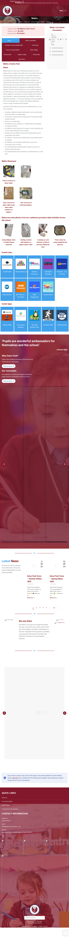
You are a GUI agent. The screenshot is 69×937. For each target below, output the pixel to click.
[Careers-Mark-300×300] (38, 713)
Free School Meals (7, 801)
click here (15, 778)
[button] (4, 464)
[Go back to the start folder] (50, 39)
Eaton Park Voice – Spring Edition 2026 (57, 579)
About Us (4, 797)
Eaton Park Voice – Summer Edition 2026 (34, 579)
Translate (39, 921)
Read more (30, 597)
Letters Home (6, 805)
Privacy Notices (37, 923)
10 (54, 607)
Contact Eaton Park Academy (10, 809)
